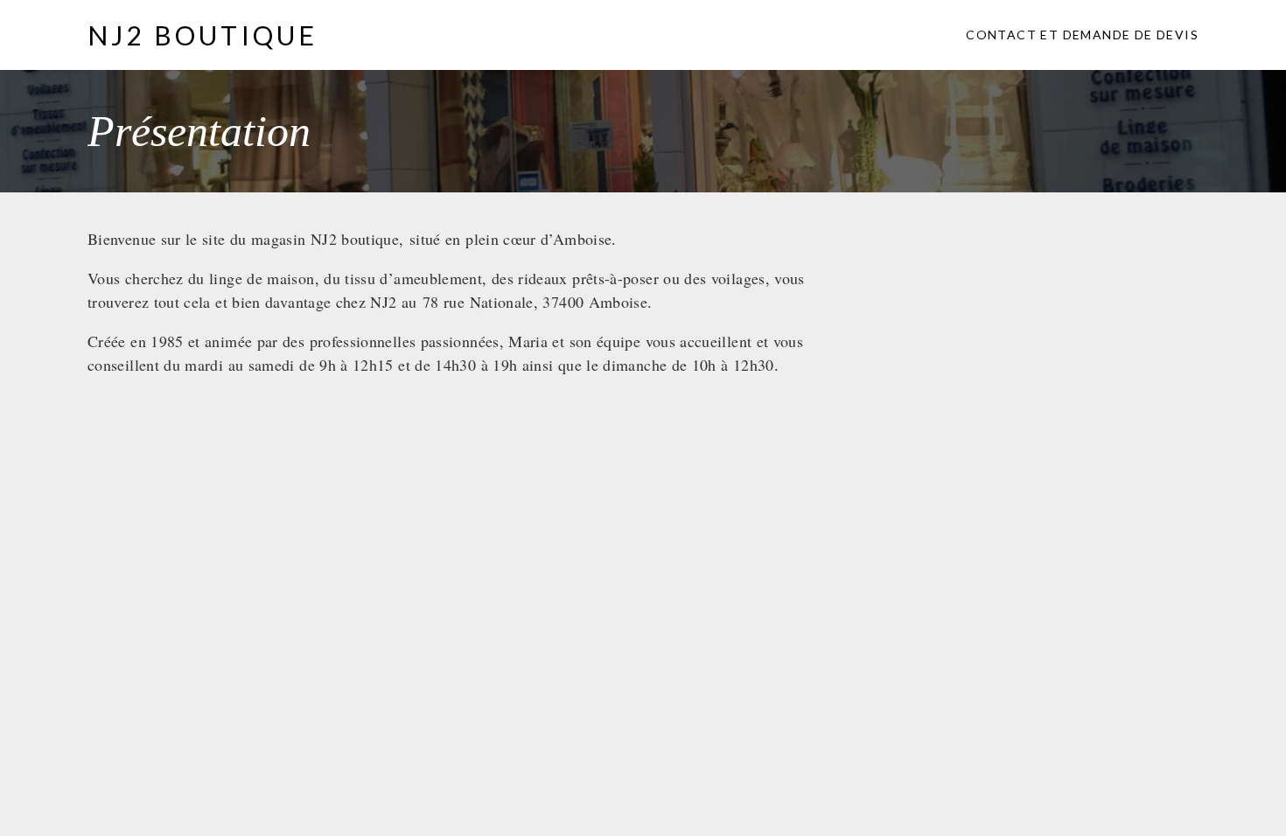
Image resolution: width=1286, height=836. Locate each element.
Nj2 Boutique (202, 35)
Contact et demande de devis (1082, 34)
